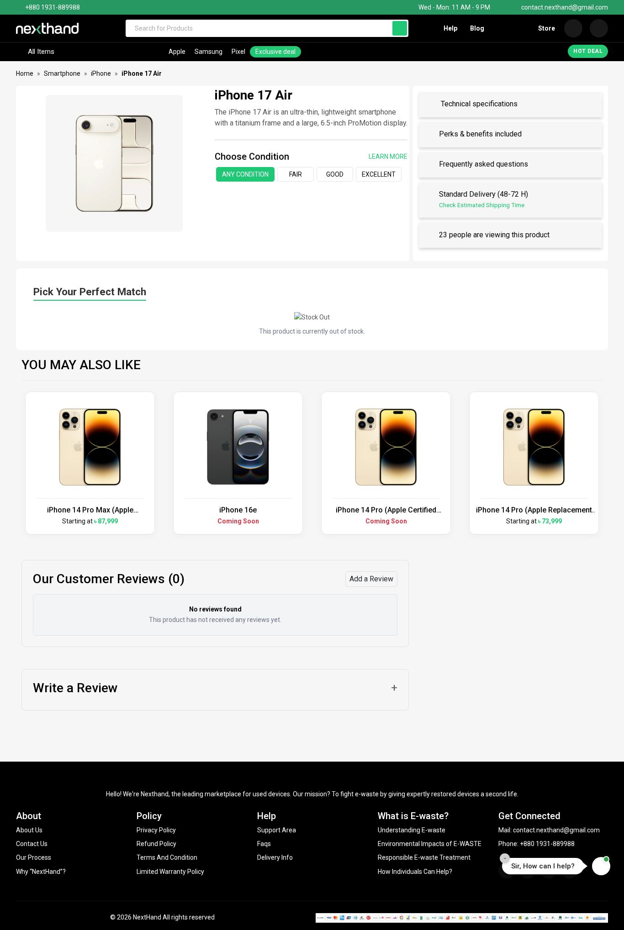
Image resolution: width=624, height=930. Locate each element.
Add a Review (371, 579)
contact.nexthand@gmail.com (564, 7)
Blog (477, 28)
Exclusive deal (275, 51)
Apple (177, 51)
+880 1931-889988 (52, 7)
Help (450, 28)
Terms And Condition (167, 857)
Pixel (238, 51)
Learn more (388, 156)
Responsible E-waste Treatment (424, 857)
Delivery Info (275, 857)
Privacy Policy (156, 830)
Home (24, 73)
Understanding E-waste (411, 830)
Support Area (276, 830)
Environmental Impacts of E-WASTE (429, 843)
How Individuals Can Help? (415, 871)
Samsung (208, 51)
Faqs (264, 843)
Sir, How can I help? (543, 866)
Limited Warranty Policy (170, 871)
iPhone (101, 73)
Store (546, 28)
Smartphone (62, 73)
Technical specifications (478, 104)
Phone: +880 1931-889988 (536, 843)
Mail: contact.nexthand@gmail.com (549, 830)
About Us (29, 830)
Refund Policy (156, 843)
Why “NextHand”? (41, 871)
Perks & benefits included (480, 134)
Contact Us (32, 843)
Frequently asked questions (483, 164)
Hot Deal (588, 51)
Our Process (33, 857)
